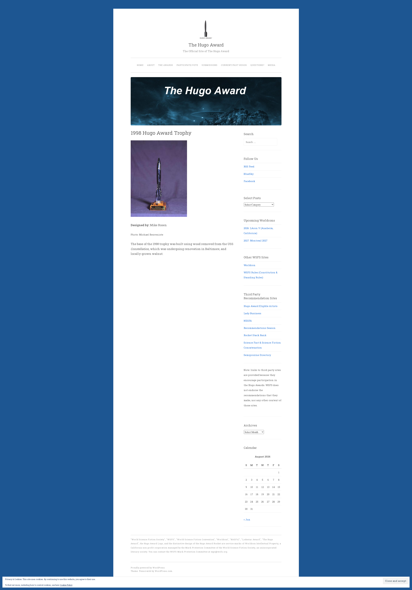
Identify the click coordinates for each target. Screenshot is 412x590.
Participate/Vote (187, 65)
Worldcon (249, 265)
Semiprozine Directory (257, 355)
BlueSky (249, 173)
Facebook (249, 181)
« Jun (247, 519)
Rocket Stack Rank (255, 335)
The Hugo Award (206, 45)
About (151, 65)
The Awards (165, 65)
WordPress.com (163, 571)
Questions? (257, 65)
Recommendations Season (260, 328)
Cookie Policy (66, 585)
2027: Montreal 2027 (255, 240)
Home (140, 65)
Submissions (209, 65)
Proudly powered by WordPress (148, 567)
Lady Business (252, 313)
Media (271, 65)
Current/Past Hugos (234, 65)
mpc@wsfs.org (219, 551)
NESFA (248, 320)
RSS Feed (249, 166)
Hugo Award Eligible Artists (260, 306)
